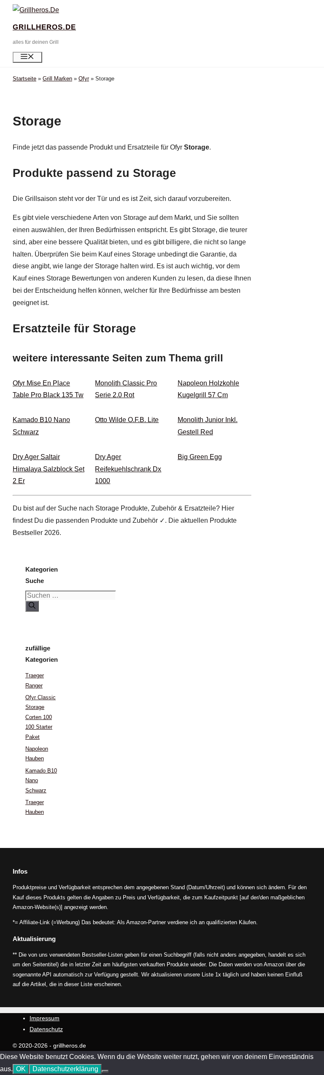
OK (21, 1068)
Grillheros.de (44, 27)
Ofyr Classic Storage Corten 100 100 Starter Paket (40, 717)
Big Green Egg (200, 456)
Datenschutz (46, 1029)
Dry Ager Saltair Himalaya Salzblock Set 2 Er (48, 469)
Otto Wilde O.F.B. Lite (127, 419)
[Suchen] (32, 606)
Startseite (24, 78)
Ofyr (83, 78)
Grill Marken (57, 78)
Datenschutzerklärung (65, 1068)
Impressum (44, 1018)
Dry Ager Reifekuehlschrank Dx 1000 (128, 469)
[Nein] (105, 1071)
